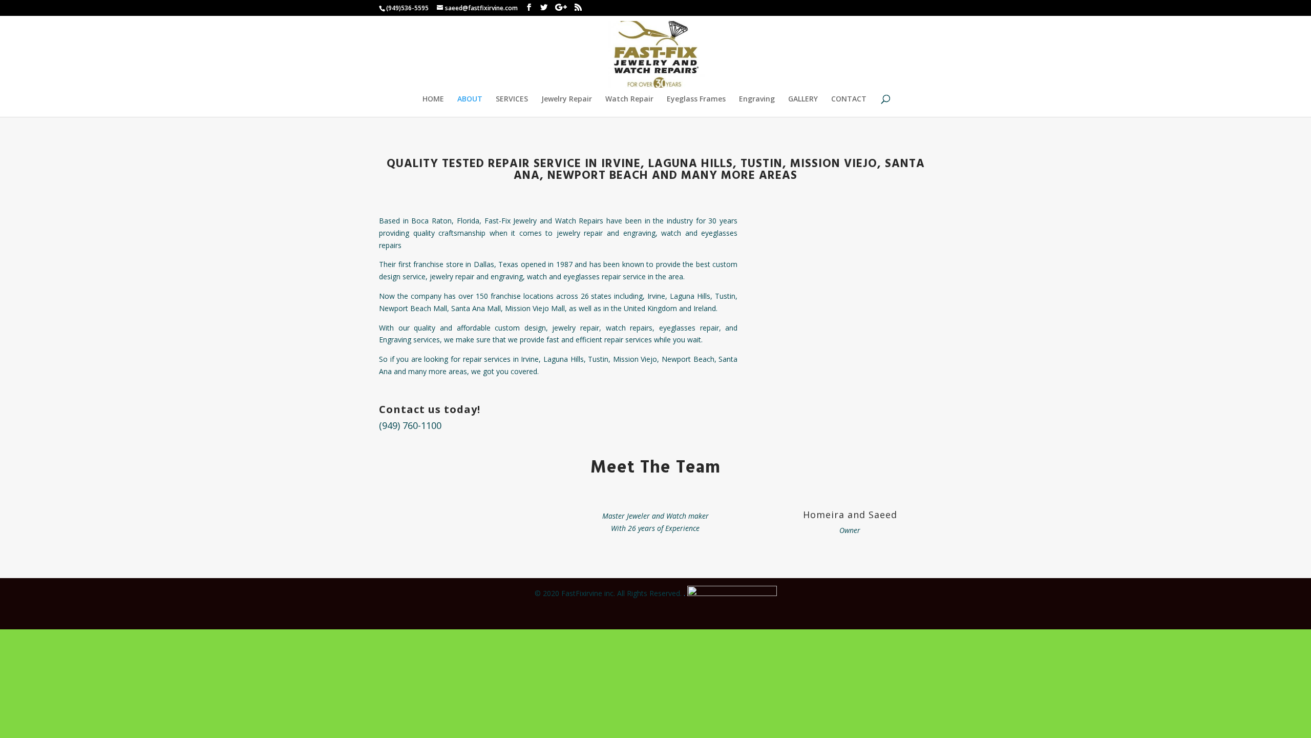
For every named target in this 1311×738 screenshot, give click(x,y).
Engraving (757, 99)
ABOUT (469, 99)
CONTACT (848, 99)
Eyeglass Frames (696, 99)
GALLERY (803, 99)
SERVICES (512, 99)
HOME (433, 99)
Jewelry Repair (566, 99)
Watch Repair (629, 99)
